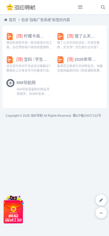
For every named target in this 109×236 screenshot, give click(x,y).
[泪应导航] (21, 7)
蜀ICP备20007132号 (87, 115)
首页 (12, 20)
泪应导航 (37, 115)
